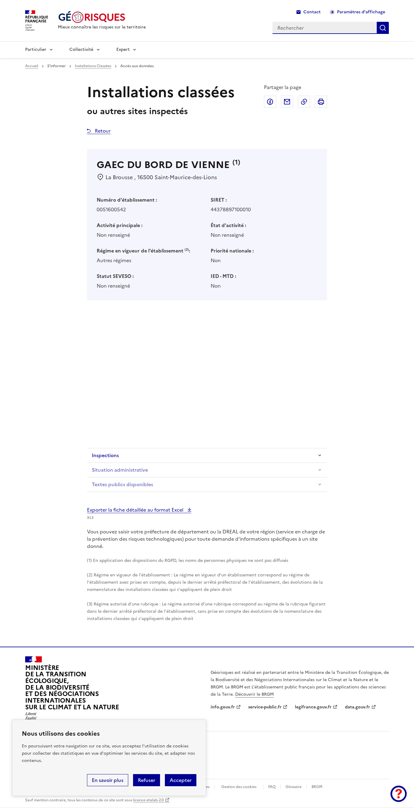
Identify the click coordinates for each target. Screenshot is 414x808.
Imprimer (321, 102)
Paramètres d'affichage (361, 12)
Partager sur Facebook (270, 102)
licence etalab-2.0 (148, 800)
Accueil (31, 66)
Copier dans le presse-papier (304, 102)
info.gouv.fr (223, 707)
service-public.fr (265, 707)
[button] (398, 794)
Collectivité (81, 49)
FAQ (271, 787)
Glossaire (293, 787)
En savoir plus (107, 780)
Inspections (105, 455)
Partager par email (287, 102)
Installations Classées (93, 66)
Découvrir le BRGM (254, 694)
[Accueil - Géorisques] (102, 17)
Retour (102, 130)
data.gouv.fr (357, 707)
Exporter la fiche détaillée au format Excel (136, 509)
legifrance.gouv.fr (313, 707)
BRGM (317, 787)
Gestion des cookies (238, 787)
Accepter (181, 780)
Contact (312, 12)
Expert (123, 49)
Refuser (146, 780)
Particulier (35, 49)
